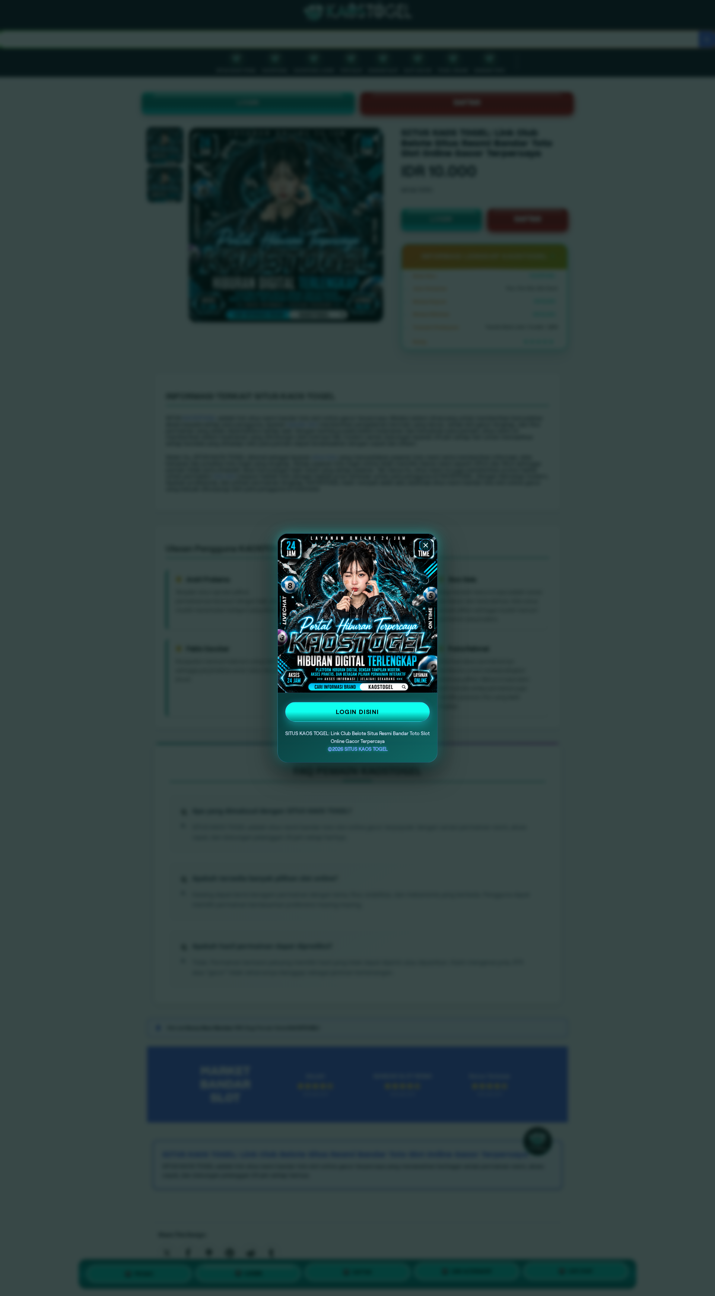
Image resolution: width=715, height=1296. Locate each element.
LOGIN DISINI (357, 712)
